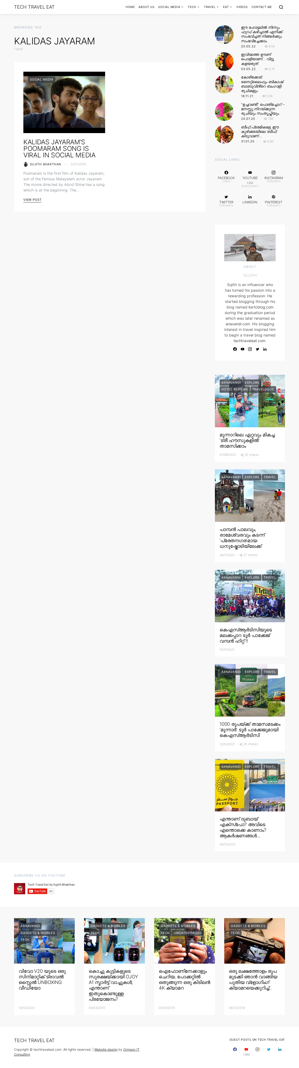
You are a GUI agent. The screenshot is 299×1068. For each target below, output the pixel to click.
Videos (242, 7)
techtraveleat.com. (250, 340)
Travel (210, 7)
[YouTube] (242, 349)
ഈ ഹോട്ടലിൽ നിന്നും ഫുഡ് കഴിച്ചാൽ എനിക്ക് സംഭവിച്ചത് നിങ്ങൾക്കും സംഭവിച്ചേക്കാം (261, 34)
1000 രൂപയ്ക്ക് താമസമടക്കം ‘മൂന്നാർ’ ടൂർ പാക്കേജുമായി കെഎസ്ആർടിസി (250, 729)
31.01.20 (247, 141)
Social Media (169, 7)
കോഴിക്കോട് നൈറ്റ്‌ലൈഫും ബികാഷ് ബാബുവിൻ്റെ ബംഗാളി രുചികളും (262, 84)
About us (146, 7)
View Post (32, 200)
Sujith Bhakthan (45, 164)
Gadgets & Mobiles (38, 933)
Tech (192, 7)
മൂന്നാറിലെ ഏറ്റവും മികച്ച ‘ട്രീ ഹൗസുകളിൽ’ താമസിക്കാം (247, 440)
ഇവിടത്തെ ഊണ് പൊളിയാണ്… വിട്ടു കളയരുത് (257, 59)
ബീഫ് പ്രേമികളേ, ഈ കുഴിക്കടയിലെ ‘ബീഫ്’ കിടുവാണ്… (260, 131)
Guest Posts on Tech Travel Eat (257, 1039)
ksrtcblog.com (261, 307)
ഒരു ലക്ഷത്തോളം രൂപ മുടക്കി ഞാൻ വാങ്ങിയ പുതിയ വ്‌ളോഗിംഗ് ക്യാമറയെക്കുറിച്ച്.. (253, 979)
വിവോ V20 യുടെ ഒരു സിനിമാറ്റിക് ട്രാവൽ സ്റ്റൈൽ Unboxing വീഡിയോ (42, 979)
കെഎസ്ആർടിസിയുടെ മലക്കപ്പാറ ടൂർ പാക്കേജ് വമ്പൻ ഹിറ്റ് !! (246, 635)
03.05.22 (248, 69)
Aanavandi (231, 382)
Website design (105, 1049)
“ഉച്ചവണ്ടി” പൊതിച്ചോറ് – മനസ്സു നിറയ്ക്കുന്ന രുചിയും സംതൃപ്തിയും (262, 109)
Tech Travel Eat (34, 7)
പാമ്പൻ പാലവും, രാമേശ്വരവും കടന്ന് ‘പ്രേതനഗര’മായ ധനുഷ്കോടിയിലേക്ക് (242, 538)
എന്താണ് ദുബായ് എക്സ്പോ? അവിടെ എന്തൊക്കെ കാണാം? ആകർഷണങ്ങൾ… (243, 827)
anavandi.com (238, 324)
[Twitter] (257, 349)
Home (130, 7)
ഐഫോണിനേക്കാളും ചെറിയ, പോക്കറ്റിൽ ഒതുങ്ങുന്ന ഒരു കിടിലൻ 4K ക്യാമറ (184, 979)
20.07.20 (248, 118)
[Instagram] (250, 349)
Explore (252, 382)
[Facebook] (235, 349)
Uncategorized (188, 933)
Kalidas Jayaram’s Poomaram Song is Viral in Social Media (59, 148)
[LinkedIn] (265, 349)
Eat (226, 7)
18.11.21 (247, 96)
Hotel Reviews (234, 389)
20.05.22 (248, 46)
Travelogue (263, 389)
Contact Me (262, 7)
